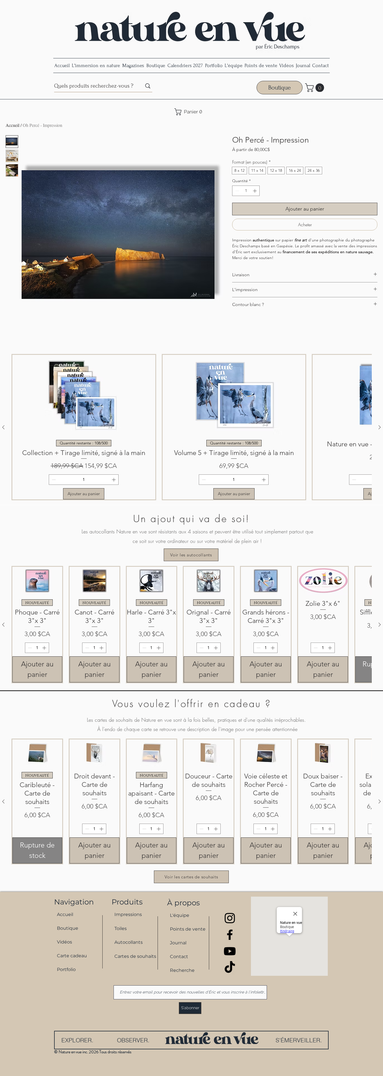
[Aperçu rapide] (37, 581)
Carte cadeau (72, 955)
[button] (315, 87)
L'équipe (179, 915)
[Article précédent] (3, 427)
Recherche (182, 970)
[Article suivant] (379, 427)
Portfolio (66, 969)
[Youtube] (230, 951)
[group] (191, 427)
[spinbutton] (246, 191)
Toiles (120, 928)
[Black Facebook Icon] (230, 935)
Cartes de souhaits (132, 956)
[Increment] (255, 191)
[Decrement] (236, 191)
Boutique (67, 928)
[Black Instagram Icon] (230, 918)
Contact (179, 956)
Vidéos (64, 942)
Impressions (128, 914)
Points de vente (188, 929)
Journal (178, 942)
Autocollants (128, 942)
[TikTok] (230, 968)
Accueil (12, 125)
